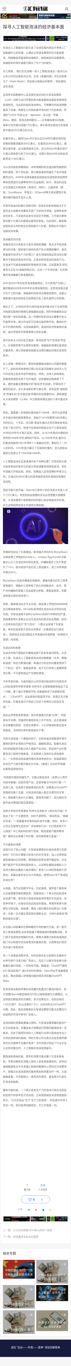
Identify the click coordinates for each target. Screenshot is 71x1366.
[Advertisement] (35, 1146)
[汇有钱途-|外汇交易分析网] (35, 9)
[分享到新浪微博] (36, 1209)
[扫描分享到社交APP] (29, 1209)
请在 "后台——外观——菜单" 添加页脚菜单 (35, 1347)
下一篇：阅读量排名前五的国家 (21, 1236)
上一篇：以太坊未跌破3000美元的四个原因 (27, 1230)
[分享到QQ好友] (43, 1209)
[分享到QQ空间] (50, 1209)
